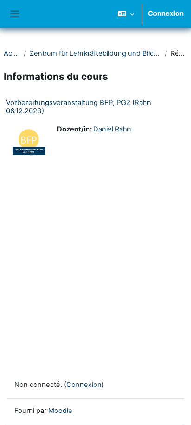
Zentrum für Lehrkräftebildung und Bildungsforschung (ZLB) (95, 53)
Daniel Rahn (112, 129)
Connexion (166, 13)
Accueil (12, 53)
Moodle (60, 410)
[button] (126, 14)
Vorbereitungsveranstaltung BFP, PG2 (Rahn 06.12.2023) (78, 106)
